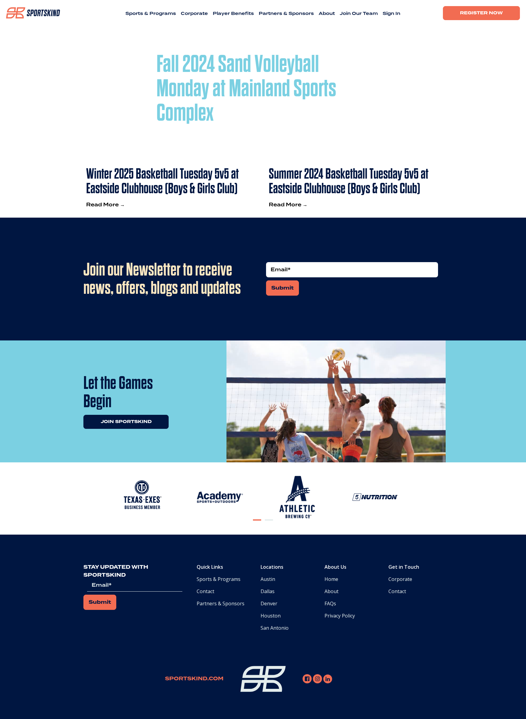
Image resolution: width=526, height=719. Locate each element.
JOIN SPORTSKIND (126, 421)
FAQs (330, 603)
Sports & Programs (150, 13)
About (327, 13)
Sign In (391, 13)
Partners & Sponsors (286, 13)
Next (435, 498)
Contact (205, 591)
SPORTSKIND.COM (194, 679)
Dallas (268, 591)
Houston (271, 615)
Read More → (105, 205)
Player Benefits (233, 13)
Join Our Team (359, 13)
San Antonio (275, 628)
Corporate (194, 13)
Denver (269, 603)
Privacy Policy (339, 615)
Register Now (481, 13)
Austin (268, 579)
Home (331, 579)
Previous (97, 498)
